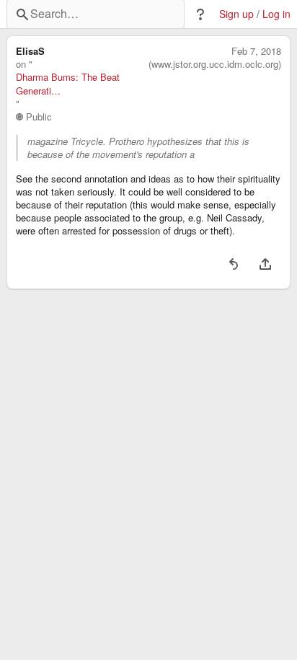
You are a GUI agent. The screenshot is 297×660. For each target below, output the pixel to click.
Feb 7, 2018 (256, 51)
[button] (200, 14)
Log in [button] (276, 14)
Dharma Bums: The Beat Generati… (68, 84)
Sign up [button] (236, 14)
